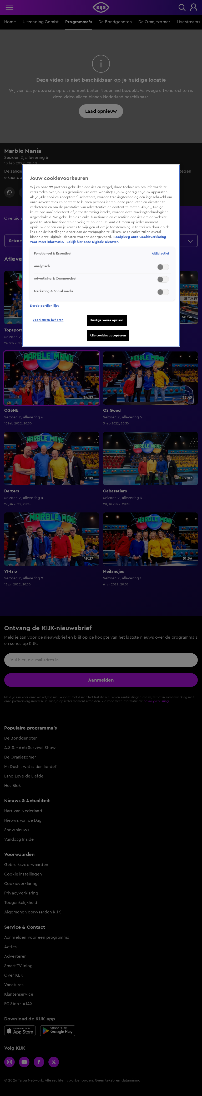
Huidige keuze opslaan (107, 320)
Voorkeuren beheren (48, 320)
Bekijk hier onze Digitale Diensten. (93, 241)
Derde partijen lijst (44, 305)
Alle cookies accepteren (108, 335)
